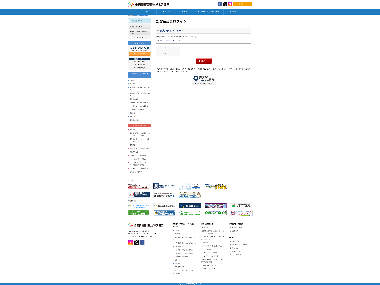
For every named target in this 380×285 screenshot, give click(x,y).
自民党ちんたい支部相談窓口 (139, 168)
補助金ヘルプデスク (136, 172)
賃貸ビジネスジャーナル (237, 227)
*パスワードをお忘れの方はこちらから (169, 40)
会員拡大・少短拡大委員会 (139, 106)
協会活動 (233, 12)
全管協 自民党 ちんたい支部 (238, 244)
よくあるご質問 (235, 241)
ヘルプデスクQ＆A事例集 (138, 159)
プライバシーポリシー (237, 251)
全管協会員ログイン (138, 21)
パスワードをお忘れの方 (136, 37)
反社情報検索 (134, 152)
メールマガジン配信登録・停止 (139, 148)
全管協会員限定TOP (139, 125)
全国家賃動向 (234, 231)
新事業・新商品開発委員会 (139, 102)
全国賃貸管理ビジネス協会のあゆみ (186, 243)
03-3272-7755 (141, 47)
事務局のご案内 (135, 120)
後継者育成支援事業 (137, 109)
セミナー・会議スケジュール (209, 12)
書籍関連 (132, 145)
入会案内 (166, 12)
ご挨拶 (132, 80)
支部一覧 (185, 12)
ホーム (146, 12)
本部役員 (132, 116)
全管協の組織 (134, 99)
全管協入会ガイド (180, 234)
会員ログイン (243, 4)
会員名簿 (132, 129)
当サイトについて (235, 255)
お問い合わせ (140, 53)
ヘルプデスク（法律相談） (138, 155)
